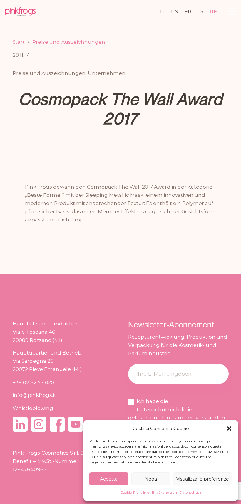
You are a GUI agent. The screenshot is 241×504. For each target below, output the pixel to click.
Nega (151, 479)
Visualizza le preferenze (202, 479)
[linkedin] (20, 424)
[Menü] (232, 11)
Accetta (109, 479)
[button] (229, 428)
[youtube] (75, 424)
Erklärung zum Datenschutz (176, 492)
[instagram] (38, 424)
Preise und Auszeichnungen (49, 73)
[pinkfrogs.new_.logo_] (20, 11)
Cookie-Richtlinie (134, 492)
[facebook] (57, 424)
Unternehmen (106, 73)
